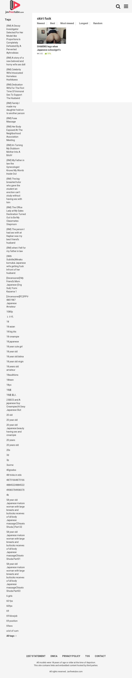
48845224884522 (15, 485)
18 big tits (11, 331)
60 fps (9, 601)
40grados (11, 470)
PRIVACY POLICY (71, 656)
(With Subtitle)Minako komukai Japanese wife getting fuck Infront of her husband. (16, 264)
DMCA (54, 656)
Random (97, 23)
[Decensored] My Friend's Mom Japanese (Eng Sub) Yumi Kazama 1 (15, 285)
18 (7, 321)
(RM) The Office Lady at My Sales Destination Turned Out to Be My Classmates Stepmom (16, 216)
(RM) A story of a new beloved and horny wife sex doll (15, 61)
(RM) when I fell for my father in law (16, 249)
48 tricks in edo (14, 475)
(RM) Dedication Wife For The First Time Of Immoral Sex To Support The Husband (15, 91)
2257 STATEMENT (36, 656)
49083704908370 (15, 490)
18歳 (8, 390)
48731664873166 (15, 480)
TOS (87, 656)
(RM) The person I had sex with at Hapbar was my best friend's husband (15, 236)
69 (7, 611)
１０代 (9, 316)
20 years (10, 440)
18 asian (10, 326)
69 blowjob (11, 616)
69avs (9, 626)
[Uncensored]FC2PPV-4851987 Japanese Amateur (16, 301)
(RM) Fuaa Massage (11, 120)
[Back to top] (121, 668)
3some (10, 465)
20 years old (12, 445)
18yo (8, 385)
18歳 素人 (11, 395)
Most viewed (67, 23)
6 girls (9, 596)
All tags (10, 636)
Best (52, 23)
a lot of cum (12, 631)
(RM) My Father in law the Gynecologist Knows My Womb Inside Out (15, 167)
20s (8, 450)
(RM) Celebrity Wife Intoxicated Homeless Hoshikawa (14, 74)
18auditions (12, 375)
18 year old (12, 351)
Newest (41, 23)
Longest (83, 23)
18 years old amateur (12, 368)
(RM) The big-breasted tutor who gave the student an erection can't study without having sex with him (14, 190)
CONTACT (100, 656)
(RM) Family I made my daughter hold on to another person (15, 108)
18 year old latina (15, 356)
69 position (12, 621)
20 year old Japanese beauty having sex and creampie (15, 430)
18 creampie (12, 336)
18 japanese (12, 341)
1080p (9, 311)
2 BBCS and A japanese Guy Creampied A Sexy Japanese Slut (15, 405)
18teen (10, 380)
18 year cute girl (14, 346)
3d (7, 455)
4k (7, 495)
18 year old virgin (15, 361)
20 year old (12, 420)
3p (7, 460)
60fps (9, 606)
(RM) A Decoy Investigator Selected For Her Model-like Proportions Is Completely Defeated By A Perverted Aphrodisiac (14, 39)
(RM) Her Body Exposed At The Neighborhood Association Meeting (14, 133)
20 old (9, 415)
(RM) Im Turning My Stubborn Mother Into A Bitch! (14, 150)
